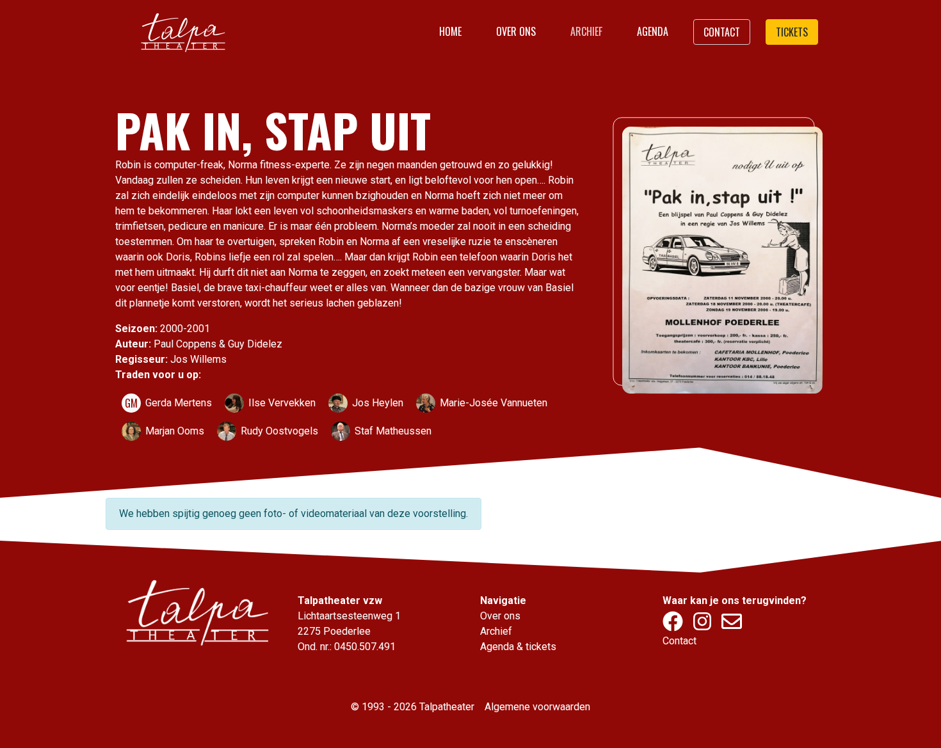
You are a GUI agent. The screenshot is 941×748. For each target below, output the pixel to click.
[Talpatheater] (182, 32)
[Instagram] (703, 625)
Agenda (652, 31)
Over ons (516, 31)
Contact (722, 32)
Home (450, 31)
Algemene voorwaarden (537, 707)
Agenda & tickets (518, 647)
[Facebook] (674, 625)
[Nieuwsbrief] (731, 625)
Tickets (792, 32)
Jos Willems (198, 359)
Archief (586, 31)
